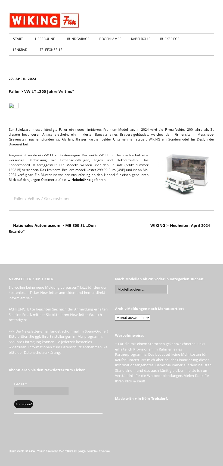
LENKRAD (20, 49)
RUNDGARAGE (78, 38)
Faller (19, 198)
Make (30, 451)
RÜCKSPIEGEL (170, 38)
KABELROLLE (140, 38)
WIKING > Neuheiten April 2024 (180, 225)
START (18, 38)
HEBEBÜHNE (45, 38)
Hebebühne (81, 179)
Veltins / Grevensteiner (49, 198)
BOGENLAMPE (110, 38)
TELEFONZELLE (51, 49)
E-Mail (20, 384)
